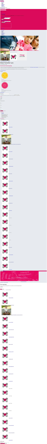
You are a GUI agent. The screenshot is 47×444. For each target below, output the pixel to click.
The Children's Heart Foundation (34, 67)
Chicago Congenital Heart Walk (3, 61)
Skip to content (1, 0)
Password (3, 18)
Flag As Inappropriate (5, 282)
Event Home (3, 30)
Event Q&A (3, 33)
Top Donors (3, 113)
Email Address (3, 21)
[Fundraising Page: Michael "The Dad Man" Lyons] (5, 60)
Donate (2, 3)
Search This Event (8, 8)
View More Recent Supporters (4, 115)
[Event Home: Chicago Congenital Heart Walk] (22, 60)
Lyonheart (9, 61)
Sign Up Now (3, 16)
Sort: (0, 119)
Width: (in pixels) (1, 93)
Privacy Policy (1, 282)
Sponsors (2, 32)
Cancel (5, 443)
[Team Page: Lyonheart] (13, 60)
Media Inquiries (3, 6)
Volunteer (3, 34)
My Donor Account (6, 17)
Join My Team (4, 110)
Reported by (1, 442)
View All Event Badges (2, 92)
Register (2, 31)
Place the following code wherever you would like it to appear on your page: (7, 95)
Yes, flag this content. (3, 443)
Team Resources (3, 4)
